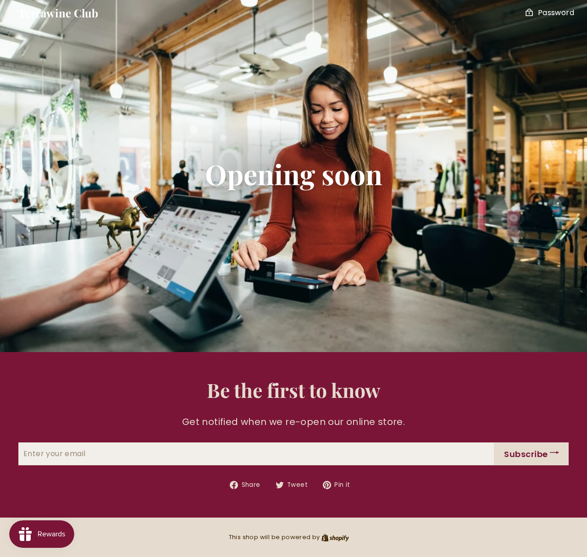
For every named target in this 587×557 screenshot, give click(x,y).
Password (556, 12)
